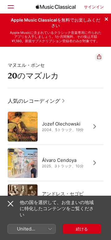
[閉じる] (106, 18)
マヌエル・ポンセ (26, 65)
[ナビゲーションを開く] (10, 7)
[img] (56, 7)
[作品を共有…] (99, 57)
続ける (82, 228)
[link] (36, 101)
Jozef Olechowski (61, 124)
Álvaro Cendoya (59, 160)
